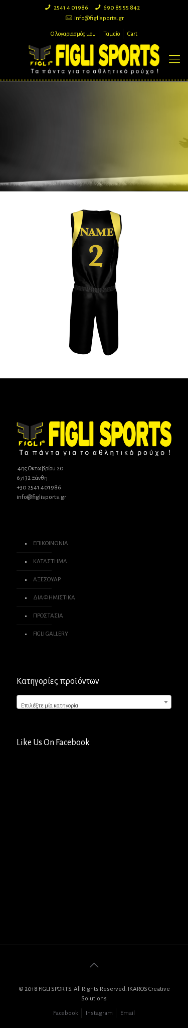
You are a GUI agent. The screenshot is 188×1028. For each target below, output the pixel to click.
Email (127, 1013)
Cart (132, 34)
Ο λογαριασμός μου (73, 34)
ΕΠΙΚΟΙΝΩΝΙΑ (50, 543)
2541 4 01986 (71, 8)
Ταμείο (111, 34)
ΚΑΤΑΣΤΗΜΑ (50, 561)
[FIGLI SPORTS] (94, 59)
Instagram (99, 1013)
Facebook (65, 1013)
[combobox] (94, 702)
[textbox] (94, 705)
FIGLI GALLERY (50, 634)
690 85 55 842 (121, 8)
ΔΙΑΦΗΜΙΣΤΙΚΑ (54, 597)
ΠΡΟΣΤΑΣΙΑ (48, 615)
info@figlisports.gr (99, 18)
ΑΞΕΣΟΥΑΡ (47, 579)
